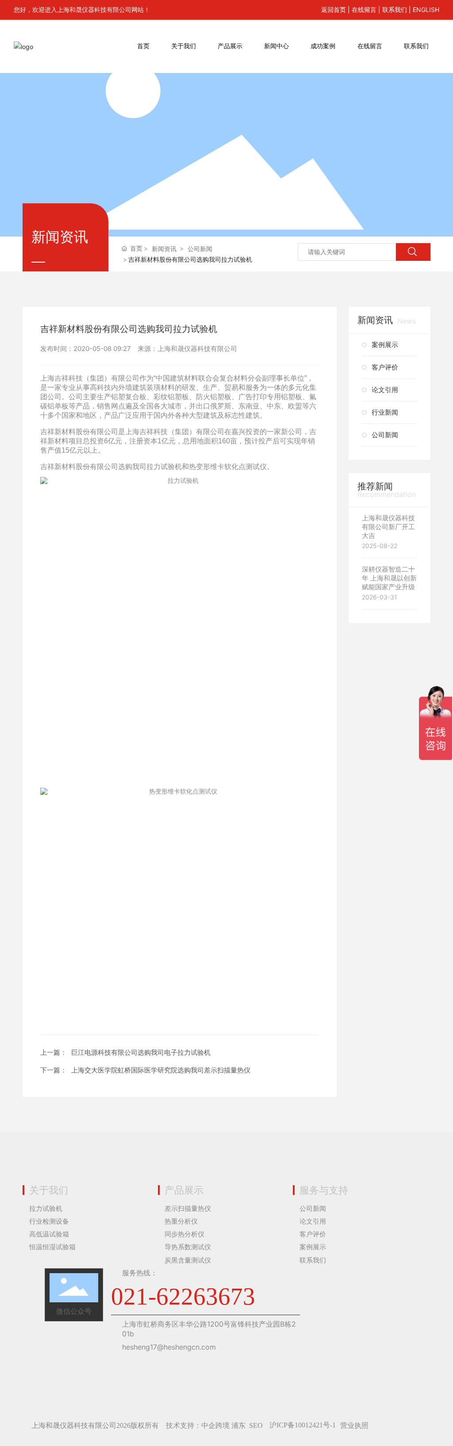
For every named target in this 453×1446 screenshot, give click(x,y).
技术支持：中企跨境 (198, 1425)
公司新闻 (200, 248)
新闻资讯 (164, 248)
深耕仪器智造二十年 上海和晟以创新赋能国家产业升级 (389, 578)
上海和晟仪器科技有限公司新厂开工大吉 (388, 527)
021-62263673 (183, 1296)
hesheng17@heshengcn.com (169, 1347)
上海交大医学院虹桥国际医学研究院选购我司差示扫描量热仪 (160, 1070)
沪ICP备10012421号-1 (302, 1425)
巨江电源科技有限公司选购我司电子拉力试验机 (141, 1052)
